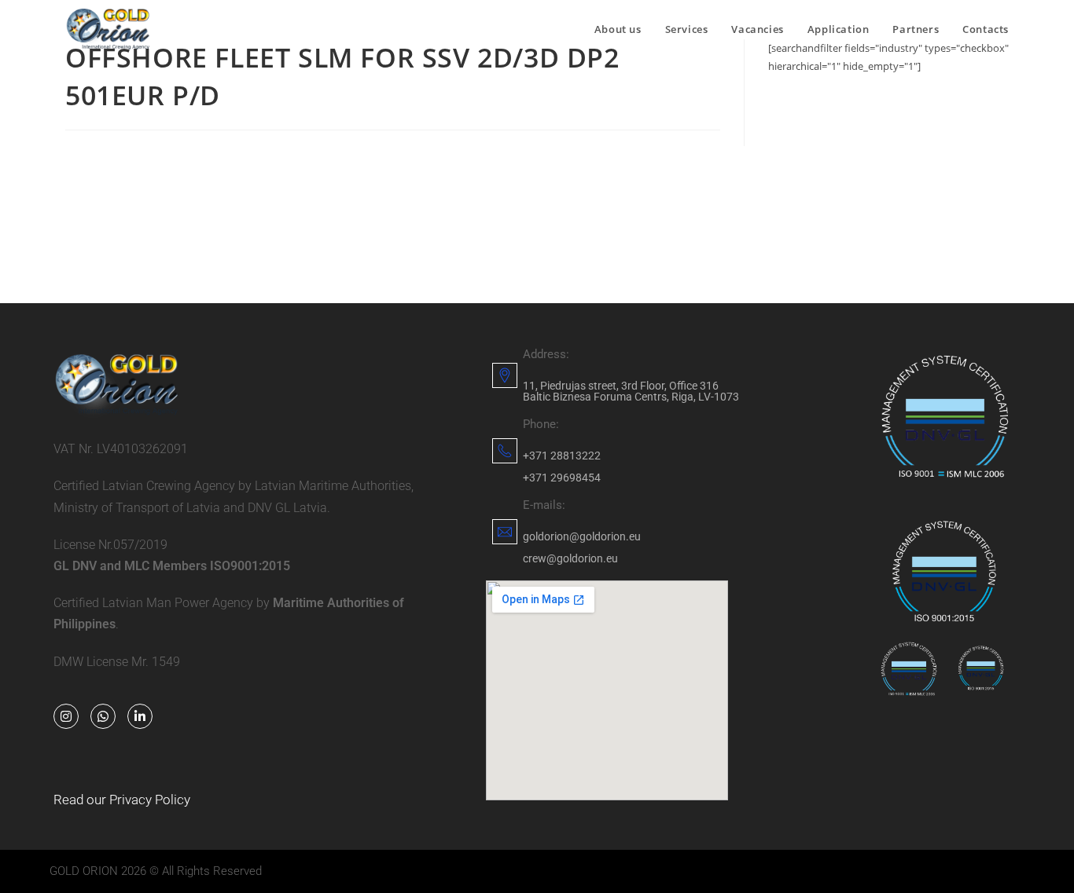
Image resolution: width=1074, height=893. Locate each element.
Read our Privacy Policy (121, 799)
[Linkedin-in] (140, 716)
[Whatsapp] (103, 716)
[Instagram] (66, 716)
